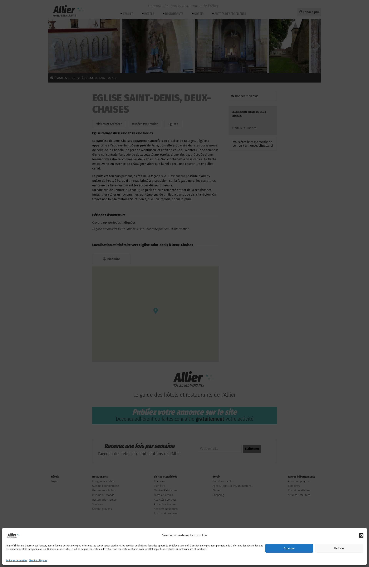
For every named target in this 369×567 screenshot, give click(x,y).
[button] (361, 535)
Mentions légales (38, 560)
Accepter (289, 548)
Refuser (339, 548)
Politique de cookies (16, 560)
